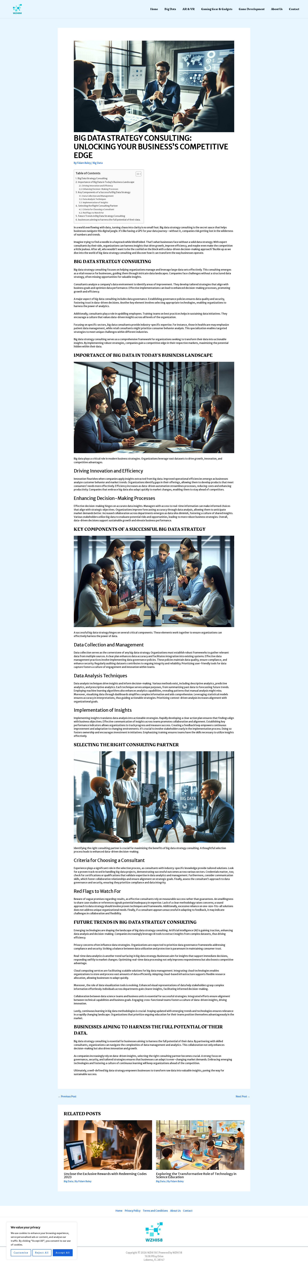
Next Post (243, 1096)
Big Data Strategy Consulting (92, 178)
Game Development (252, 9)
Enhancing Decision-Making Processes (100, 189)
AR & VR (188, 9)
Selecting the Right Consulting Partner (98, 205)
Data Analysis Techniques (94, 199)
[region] (41, 1241)
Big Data (170, 9)
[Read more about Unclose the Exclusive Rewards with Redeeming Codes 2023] (108, 1144)
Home (154, 9)
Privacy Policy (132, 1210)
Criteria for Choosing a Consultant (98, 209)
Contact (294, 9)
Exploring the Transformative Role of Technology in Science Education (196, 1175)
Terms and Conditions (155, 1210)
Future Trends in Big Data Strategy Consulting (101, 216)
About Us (276, 9)
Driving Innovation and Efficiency (97, 185)
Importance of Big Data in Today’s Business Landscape (106, 182)
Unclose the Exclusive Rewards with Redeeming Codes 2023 (105, 1175)
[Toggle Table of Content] (137, 174)
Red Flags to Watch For (93, 213)
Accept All (63, 1252)
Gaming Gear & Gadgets (216, 9)
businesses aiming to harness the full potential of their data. (109, 219)
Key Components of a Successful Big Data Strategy (104, 192)
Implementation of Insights (95, 202)
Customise (21, 1252)
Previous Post (67, 1096)
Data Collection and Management (97, 196)
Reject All (42, 1252)
